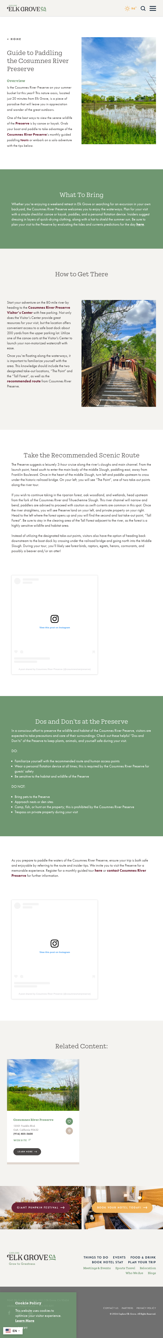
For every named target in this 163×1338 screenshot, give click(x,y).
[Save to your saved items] (69, 1121)
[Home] (26, 8)
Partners (127, 1308)
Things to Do (96, 1257)
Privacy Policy (146, 1308)
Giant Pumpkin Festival (37, 1207)
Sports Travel (125, 1268)
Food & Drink (143, 1257)
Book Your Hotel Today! (119, 1207)
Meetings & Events (97, 1268)
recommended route (24, 381)
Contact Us (110, 1308)
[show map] (69, 1131)
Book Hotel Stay (107, 1262)
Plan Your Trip (142, 1262)
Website (20, 1140)
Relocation (148, 1268)
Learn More (25, 1152)
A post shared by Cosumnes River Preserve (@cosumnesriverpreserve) (55, 669)
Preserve (22, 123)
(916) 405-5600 (23, 1133)
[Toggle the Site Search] (143, 8)
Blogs (152, 1273)
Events (119, 1257)
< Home (14, 39)
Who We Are (134, 1273)
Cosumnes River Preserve (33, 1120)
